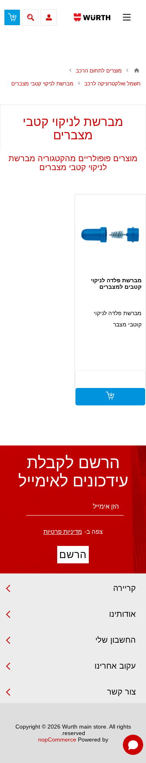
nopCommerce (57, 739)
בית (137, 70)
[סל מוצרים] (12, 17)
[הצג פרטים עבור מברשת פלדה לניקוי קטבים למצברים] (110, 234)
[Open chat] (133, 745)
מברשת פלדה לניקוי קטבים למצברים (116, 283)
